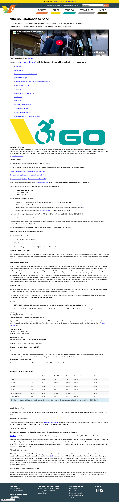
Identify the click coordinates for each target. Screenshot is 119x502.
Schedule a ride (19, 89)
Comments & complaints (21, 108)
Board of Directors (75, 491)
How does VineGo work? (21, 85)
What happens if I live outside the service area (28, 116)
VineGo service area (27, 62)
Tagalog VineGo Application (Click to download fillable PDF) (28, 179)
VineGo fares (18, 101)
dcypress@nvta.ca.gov (16, 156)
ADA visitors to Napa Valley (22, 112)
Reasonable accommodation (22, 104)
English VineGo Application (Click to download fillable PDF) (27, 171)
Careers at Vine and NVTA (77, 495)
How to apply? (18, 70)
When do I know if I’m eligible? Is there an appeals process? (32, 81)
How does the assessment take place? (25, 74)
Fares (56, 10)
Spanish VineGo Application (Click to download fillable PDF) (28, 175)
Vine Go (69, 10)
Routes (42, 10)
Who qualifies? (18, 66)
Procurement (73, 489)
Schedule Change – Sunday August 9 (65, 1)
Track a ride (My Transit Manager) (24, 93)
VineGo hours (18, 97)
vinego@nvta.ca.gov (42, 183)
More (102, 10)
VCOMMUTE (86, 10)
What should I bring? (20, 78)
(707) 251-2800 (14, 497)
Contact (13, 486)
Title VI (71, 497)
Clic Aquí (30, 58)
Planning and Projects (75, 493)
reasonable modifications (50, 422)
